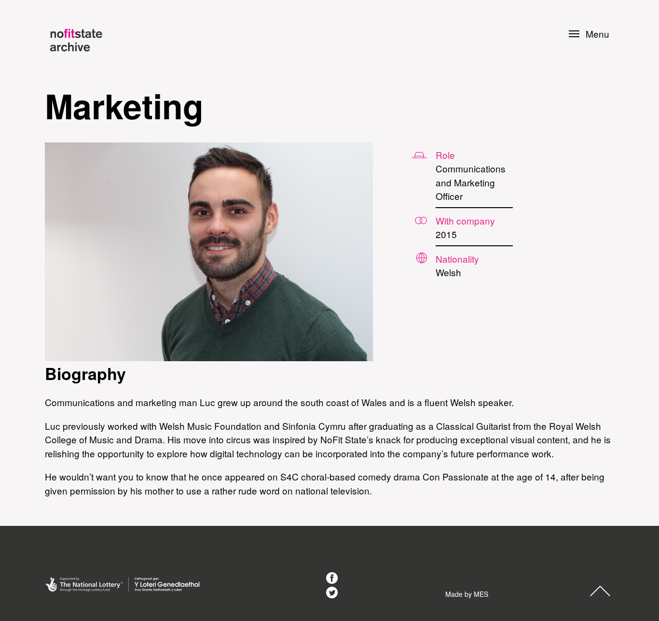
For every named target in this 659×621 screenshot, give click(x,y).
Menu (597, 34)
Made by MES (466, 594)
